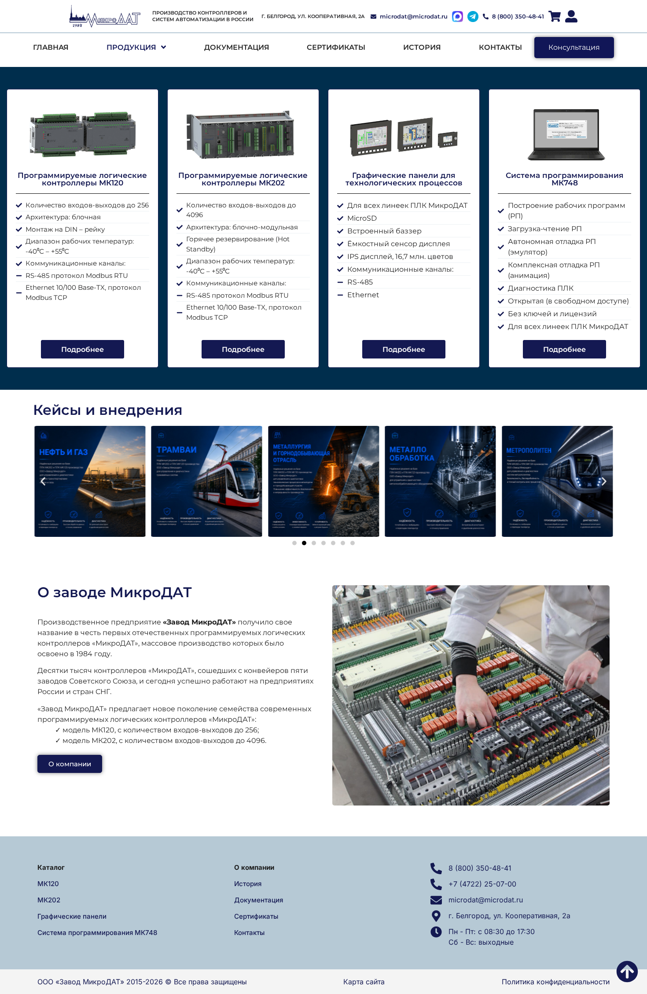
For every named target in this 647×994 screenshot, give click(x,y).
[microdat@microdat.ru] (436, 900)
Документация (236, 47)
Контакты (500, 47)
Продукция (131, 47)
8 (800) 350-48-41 (479, 868)
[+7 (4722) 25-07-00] (436, 884)
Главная (51, 47)
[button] (42, 481)
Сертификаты (336, 47)
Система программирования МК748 (97, 932)
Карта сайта (364, 981)
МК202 (48, 900)
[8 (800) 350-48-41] (436, 868)
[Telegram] (472, 16)
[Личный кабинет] (571, 16)
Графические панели (72, 916)
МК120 (48, 883)
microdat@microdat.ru (485, 899)
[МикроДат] (107, 16)
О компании (254, 867)
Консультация (574, 47)
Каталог (51, 867)
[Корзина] (554, 16)
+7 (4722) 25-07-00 (482, 883)
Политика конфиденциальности (556, 981)
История (422, 47)
